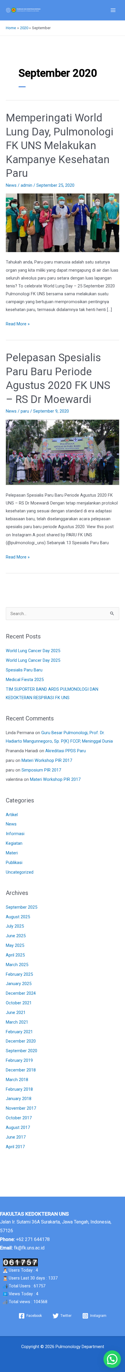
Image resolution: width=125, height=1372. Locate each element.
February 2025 (19, 974)
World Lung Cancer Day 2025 (33, 650)
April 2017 (15, 1146)
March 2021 (17, 1022)
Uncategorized (19, 872)
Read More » (18, 323)
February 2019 (19, 1060)
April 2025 (15, 955)
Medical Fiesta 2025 (25, 679)
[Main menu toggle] (113, 10)
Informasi (15, 833)
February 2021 (19, 1031)
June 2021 (16, 1012)
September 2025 (21, 907)
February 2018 (19, 1089)
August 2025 (18, 916)
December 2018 (21, 1070)
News (11, 185)
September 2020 (21, 1050)
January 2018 (18, 1098)
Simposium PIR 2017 (41, 770)
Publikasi (14, 862)
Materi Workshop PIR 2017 (47, 760)
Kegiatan (14, 843)
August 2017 (18, 1127)
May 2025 (15, 945)
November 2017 (21, 1108)
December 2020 (21, 1041)
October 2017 (19, 1117)
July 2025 (15, 926)
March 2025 (17, 964)
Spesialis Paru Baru (24, 670)
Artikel (12, 814)
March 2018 (17, 1079)
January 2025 (18, 983)
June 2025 (16, 935)
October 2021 (19, 1003)
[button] (112, 1359)
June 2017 (16, 1137)
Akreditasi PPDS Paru (65, 750)
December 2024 (21, 993)
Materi (12, 853)
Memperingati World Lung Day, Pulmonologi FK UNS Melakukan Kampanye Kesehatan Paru (59, 145)
